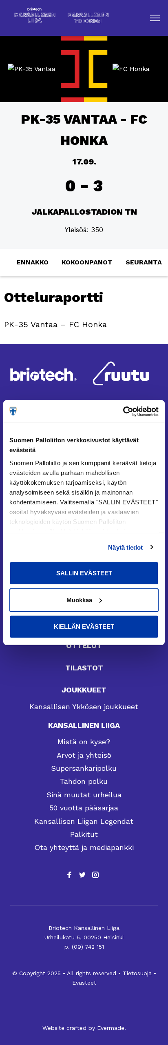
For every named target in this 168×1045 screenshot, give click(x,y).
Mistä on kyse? (84, 741)
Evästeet (84, 982)
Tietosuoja (137, 973)
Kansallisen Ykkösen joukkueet (83, 706)
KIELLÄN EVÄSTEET (84, 626)
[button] (155, 18)
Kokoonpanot (87, 262)
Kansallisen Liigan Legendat (83, 821)
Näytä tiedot (125, 547)
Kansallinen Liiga (84, 725)
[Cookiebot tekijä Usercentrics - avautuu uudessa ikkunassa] (123, 411)
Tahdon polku (84, 781)
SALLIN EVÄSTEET (84, 573)
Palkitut (84, 834)
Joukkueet (84, 690)
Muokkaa (79, 599)
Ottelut (84, 645)
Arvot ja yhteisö (84, 755)
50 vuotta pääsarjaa (83, 807)
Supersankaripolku (84, 768)
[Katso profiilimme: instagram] (95, 874)
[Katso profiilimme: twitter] (82, 874)
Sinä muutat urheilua (84, 794)
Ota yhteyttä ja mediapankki (84, 847)
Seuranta (144, 262)
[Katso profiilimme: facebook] (69, 874)
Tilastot (84, 667)
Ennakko (33, 262)
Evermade (110, 1028)
